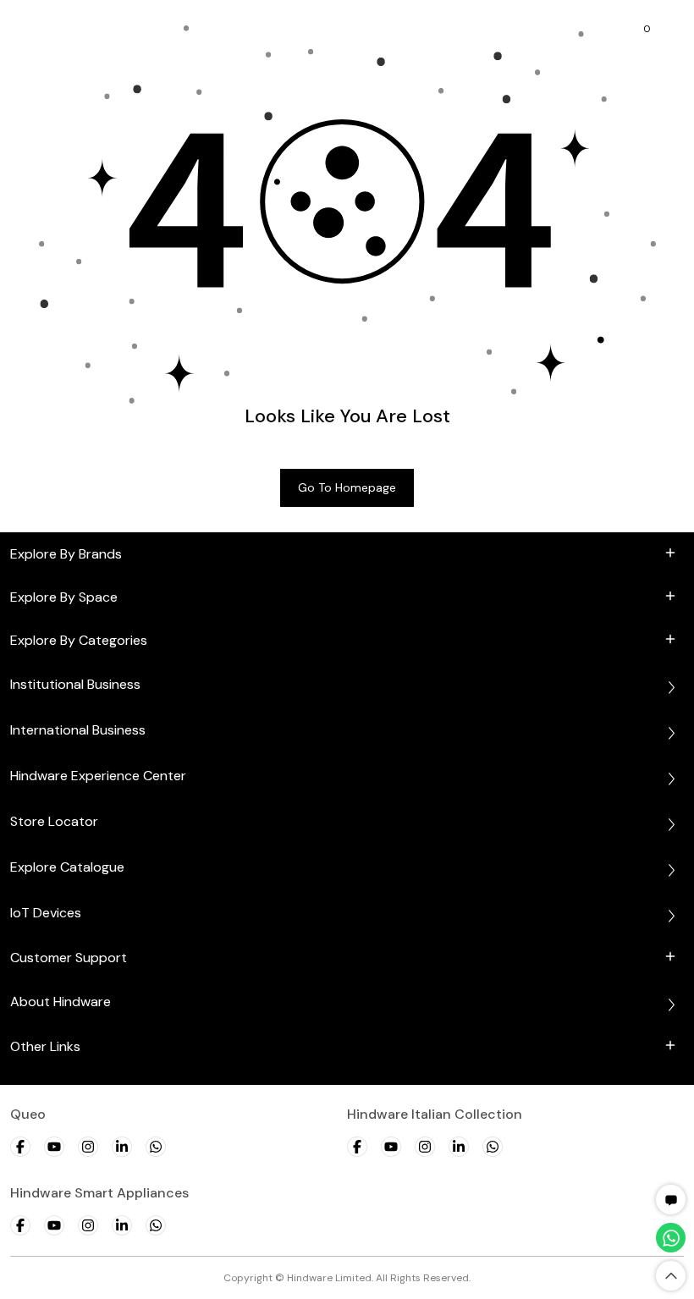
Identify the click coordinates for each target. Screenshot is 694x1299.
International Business (78, 730)
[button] (671, 1200)
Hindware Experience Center (98, 775)
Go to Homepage (347, 487)
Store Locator (54, 821)
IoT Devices (45, 913)
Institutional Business (75, 684)
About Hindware (60, 1001)
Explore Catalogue (67, 867)
